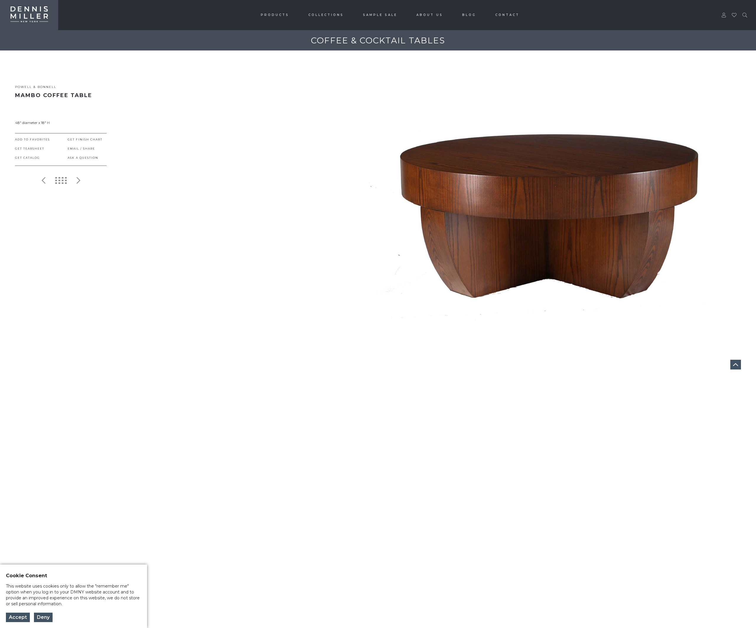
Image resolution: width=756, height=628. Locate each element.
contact (507, 15)
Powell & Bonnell (35, 87)
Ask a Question (83, 157)
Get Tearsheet (29, 148)
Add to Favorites (32, 139)
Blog (469, 15)
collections (326, 15)
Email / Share (81, 148)
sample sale (380, 15)
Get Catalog (27, 157)
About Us (429, 15)
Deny (43, 617)
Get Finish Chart (85, 139)
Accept (18, 617)
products (275, 15)
